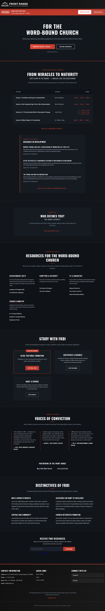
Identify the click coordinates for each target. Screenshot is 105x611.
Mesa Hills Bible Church (44, 468)
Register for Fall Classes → (42, 47)
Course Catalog (40, 580)
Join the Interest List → (52, 231)
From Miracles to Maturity (16, 292)
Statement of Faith (14, 320)
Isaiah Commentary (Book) (76, 294)
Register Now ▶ (84, 12)
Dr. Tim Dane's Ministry (15, 313)
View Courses (98, 12)
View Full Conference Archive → (52, 128)
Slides (87, 98)
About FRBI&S (39, 574)
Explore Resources (65, 47)
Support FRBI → (52, 598)
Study (37, 577)
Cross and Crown (62, 468)
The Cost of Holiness (44, 291)
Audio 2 (87, 120)
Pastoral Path (32, 368)
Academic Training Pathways (17, 317)
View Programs (72, 368)
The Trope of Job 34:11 (75, 291)
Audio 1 (81, 120)
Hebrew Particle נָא (74, 288)
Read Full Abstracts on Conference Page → (53, 188)
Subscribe (69, 549)
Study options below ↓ (52, 52)
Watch (76, 98)
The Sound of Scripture (45, 288)
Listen (81, 98)
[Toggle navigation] (102, 4)
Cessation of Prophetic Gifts (16, 289)
